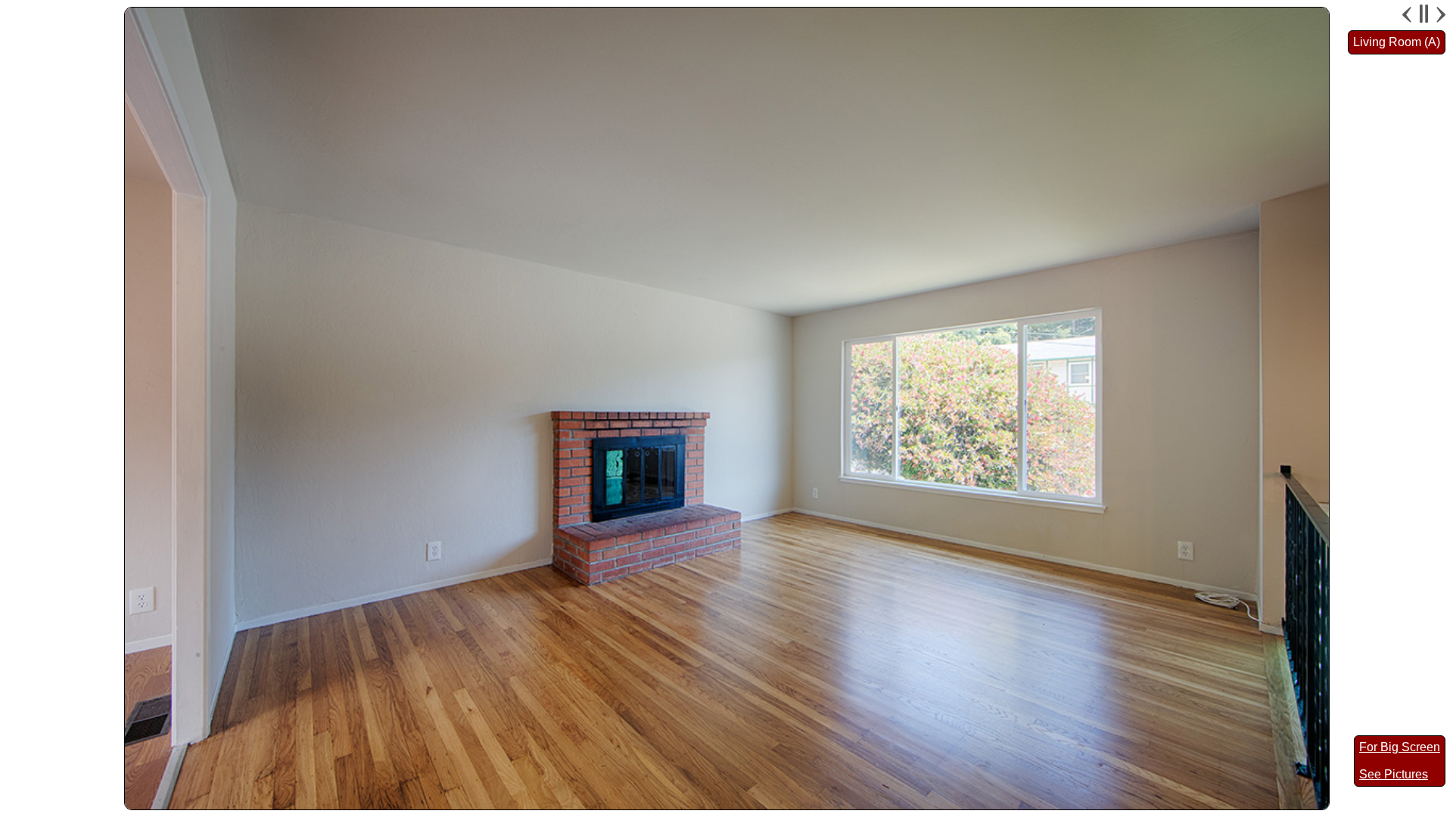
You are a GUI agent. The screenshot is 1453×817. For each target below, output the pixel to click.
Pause (1423, 14)
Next (1439, 14)
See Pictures (1393, 774)
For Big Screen (1399, 747)
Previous (1408, 14)
